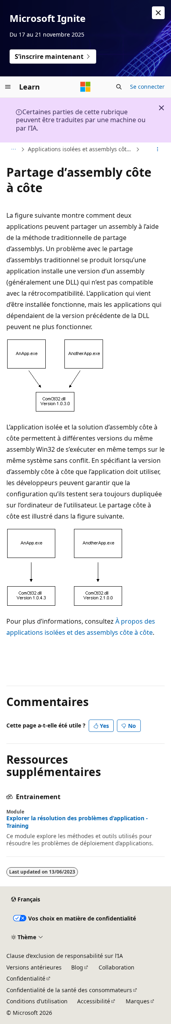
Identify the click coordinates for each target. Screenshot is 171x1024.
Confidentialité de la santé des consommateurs (69, 990)
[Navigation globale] (8, 87)
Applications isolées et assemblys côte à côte (81, 149)
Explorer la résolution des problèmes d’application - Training (77, 822)
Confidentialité (25, 978)
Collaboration (116, 967)
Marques (138, 1001)
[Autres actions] (158, 149)
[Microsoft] (85, 87)
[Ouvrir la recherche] (119, 87)
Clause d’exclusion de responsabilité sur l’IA (64, 956)
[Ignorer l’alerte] (158, 12)
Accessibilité (93, 1001)
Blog (77, 967)
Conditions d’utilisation (37, 1001)
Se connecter (147, 86)
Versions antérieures (34, 967)
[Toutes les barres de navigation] (13, 149)
